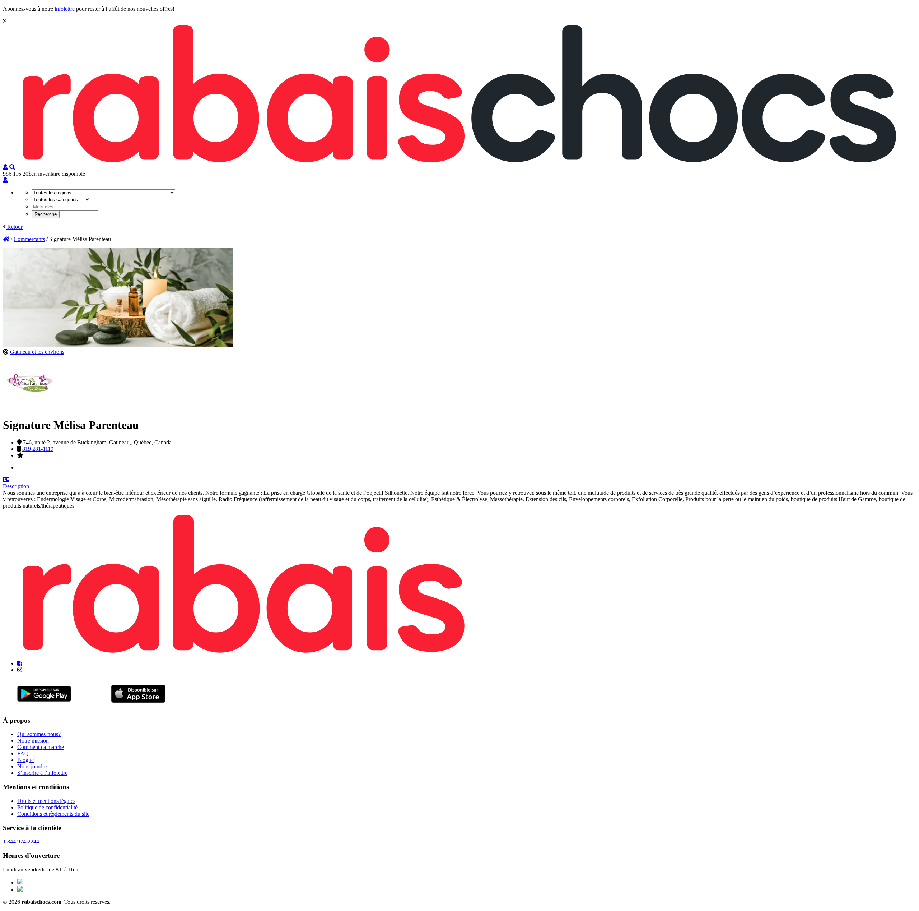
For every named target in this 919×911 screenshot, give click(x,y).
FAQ (23, 753)
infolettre (65, 9)
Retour (14, 227)
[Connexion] (5, 180)
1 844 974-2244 (21, 841)
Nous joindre (32, 766)
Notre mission (33, 740)
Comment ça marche (40, 747)
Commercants (29, 239)
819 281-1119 (37, 449)
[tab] (459, 483)
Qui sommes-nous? (39, 734)
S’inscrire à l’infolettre (42, 773)
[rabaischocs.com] (459, 161)
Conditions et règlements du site (53, 814)
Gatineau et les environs (37, 352)
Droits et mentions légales (46, 801)
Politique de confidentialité (47, 807)
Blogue (25, 760)
